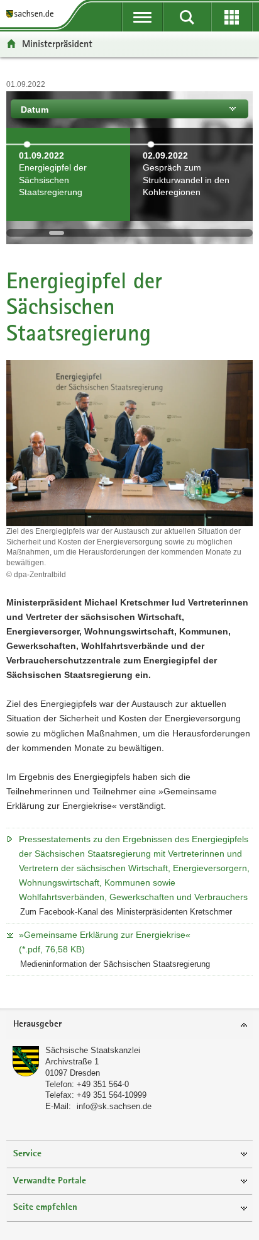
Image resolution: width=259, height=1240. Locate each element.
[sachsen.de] (32, 14)
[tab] (129, 1025)
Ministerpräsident (57, 44)
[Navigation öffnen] (142, 17)
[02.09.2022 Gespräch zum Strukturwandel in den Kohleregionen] (192, 213)
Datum (34, 109)
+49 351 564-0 (103, 1084)
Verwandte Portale (49, 1181)
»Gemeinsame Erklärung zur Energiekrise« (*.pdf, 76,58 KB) (104, 942)
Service (27, 1154)
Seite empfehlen (45, 1207)
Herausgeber (37, 1024)
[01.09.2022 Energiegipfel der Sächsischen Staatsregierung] (68, 213)
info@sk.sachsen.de (114, 1106)
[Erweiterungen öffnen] (232, 17)
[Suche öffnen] (187, 17)
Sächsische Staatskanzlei (92, 1050)
